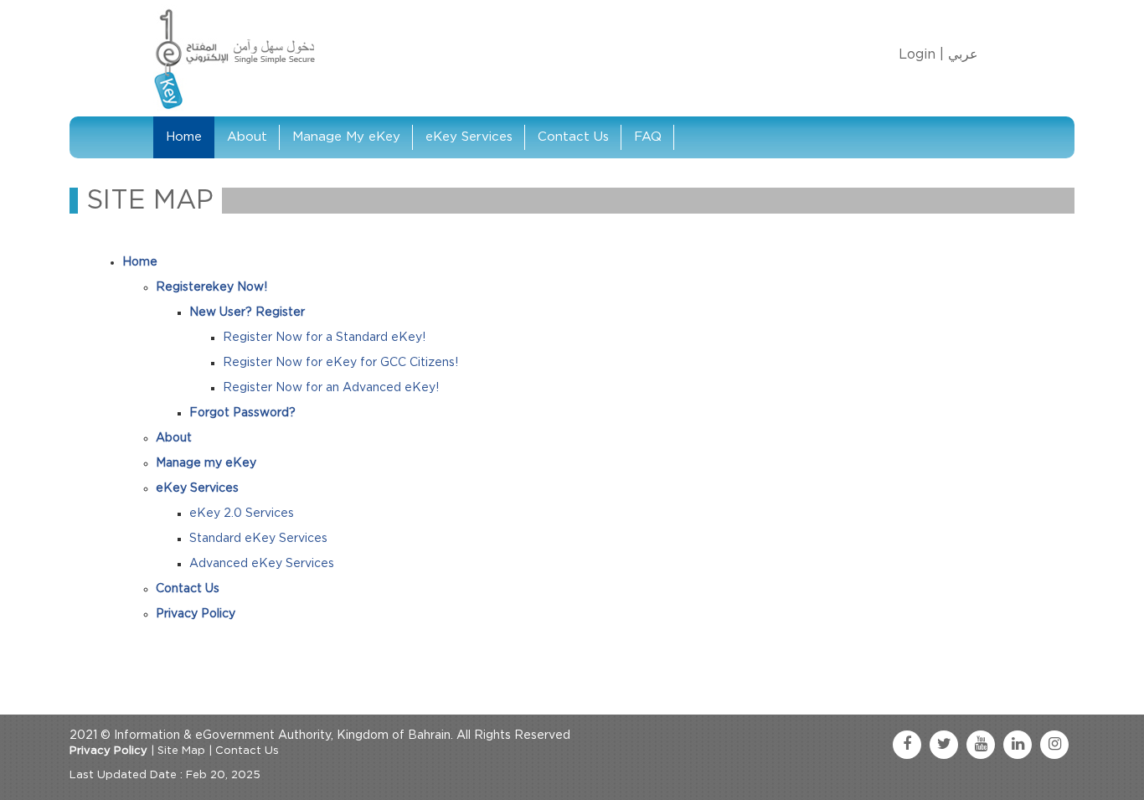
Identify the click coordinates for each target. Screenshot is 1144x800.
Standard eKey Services (258, 539)
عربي (963, 54)
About (247, 137)
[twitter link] (944, 744)
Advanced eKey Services (261, 564)
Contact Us (573, 137)
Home (184, 137)
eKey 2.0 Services (241, 513)
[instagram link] (1054, 744)
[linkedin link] (1017, 744)
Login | (921, 54)
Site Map (181, 751)
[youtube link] (980, 744)
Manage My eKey (346, 137)
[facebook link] (907, 744)
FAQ (648, 137)
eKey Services (469, 137)
